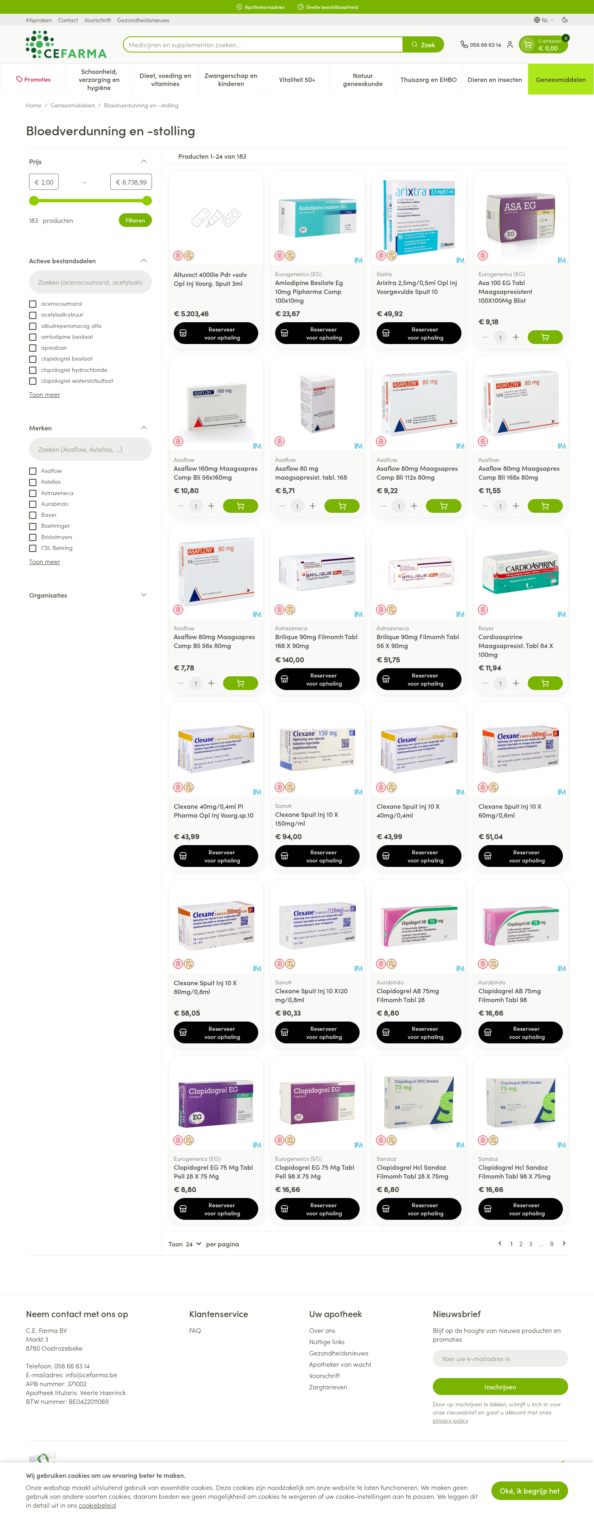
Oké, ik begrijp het (530, 1490)
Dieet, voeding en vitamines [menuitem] (168, 79)
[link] (501, 1243)
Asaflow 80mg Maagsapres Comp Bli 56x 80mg (214, 641)
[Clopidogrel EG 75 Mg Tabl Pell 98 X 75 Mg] (317, 1102)
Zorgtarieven (328, 1386)
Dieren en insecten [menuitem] (498, 81)
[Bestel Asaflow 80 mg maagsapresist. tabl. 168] (342, 506)
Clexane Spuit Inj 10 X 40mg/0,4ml (408, 810)
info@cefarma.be (91, 1374)
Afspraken (39, 20)
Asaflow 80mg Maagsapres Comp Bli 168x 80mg (519, 472)
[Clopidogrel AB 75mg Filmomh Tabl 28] (419, 926)
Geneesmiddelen (73, 105)
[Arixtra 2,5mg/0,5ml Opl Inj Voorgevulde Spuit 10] (419, 218)
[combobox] (263, 44)
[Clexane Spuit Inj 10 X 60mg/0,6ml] (521, 749)
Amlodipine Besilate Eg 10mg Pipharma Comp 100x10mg (309, 291)
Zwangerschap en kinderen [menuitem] (234, 79)
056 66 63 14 (72, 1365)
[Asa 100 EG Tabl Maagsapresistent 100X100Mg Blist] (521, 218)
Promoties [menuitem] (37, 79)
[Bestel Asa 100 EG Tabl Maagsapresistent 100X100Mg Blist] (545, 337)
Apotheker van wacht (340, 1364)
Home (34, 105)
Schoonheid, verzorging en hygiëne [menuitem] (105, 79)
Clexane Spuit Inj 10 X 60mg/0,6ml (509, 810)
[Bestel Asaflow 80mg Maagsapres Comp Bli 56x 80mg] (240, 683)
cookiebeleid (97, 1504)
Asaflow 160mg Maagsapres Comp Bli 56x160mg (215, 472)
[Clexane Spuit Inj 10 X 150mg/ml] (317, 749)
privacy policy (450, 1420)
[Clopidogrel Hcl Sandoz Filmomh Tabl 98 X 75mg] (521, 1102)
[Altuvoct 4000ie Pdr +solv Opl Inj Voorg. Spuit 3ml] (216, 218)
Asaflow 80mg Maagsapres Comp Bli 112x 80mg (417, 472)
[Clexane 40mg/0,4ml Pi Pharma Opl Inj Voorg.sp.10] (216, 749)
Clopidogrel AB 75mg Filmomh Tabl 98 (509, 995)
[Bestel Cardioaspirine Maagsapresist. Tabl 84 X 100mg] (545, 683)
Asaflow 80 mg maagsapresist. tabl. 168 (311, 472)
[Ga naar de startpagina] (66, 44)
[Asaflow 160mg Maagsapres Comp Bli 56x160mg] (216, 403)
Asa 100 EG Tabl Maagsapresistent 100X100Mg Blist (505, 291)
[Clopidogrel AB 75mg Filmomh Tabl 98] (521, 926)
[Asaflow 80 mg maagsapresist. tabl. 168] (317, 403)
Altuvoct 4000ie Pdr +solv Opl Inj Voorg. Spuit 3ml (210, 278)
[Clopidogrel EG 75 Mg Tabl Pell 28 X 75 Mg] (216, 1102)
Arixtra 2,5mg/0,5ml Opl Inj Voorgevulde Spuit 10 (417, 287)
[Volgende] (562, 1243)
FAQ (195, 1330)
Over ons (322, 1330)
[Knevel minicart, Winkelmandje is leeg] (527, 44)
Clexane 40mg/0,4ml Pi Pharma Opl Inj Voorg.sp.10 (213, 810)
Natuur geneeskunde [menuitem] (369, 79)
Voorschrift (97, 20)
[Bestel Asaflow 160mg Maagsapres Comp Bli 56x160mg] (240, 506)
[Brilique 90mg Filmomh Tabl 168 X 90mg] (317, 572)
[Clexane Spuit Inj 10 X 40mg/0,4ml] (419, 749)
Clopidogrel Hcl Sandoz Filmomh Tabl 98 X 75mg (514, 1171)
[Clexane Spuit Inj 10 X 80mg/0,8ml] (216, 926)
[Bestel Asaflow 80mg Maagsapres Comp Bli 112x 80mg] (443, 506)
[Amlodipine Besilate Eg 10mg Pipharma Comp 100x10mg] (317, 218)
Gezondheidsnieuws (143, 20)
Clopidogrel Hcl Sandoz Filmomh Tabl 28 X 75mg (413, 1171)
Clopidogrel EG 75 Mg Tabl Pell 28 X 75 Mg (213, 1171)
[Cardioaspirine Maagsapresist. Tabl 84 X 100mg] (521, 572)
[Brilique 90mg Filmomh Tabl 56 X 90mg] (419, 572)
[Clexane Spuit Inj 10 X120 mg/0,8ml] (317, 926)
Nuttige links (327, 1341)
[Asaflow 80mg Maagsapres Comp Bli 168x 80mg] (521, 403)
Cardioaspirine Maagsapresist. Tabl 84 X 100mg (515, 645)
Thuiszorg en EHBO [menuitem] (430, 81)
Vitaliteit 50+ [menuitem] (304, 81)
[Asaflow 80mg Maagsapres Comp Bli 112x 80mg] (419, 403)
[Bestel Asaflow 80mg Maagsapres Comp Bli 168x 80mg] (545, 506)
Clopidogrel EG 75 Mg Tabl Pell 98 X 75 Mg (314, 1171)
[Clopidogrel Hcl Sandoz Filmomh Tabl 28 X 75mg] (419, 1102)
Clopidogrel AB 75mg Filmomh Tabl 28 (408, 995)
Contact (68, 20)
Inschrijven (500, 1386)
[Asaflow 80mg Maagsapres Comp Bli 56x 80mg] (216, 572)
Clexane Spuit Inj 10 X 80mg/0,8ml (205, 987)
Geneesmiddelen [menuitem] (565, 81)
